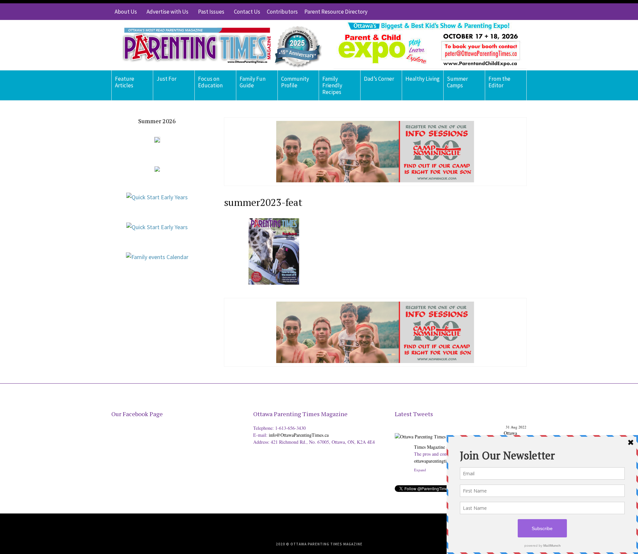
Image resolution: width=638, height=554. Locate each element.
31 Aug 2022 (516, 426)
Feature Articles (124, 82)
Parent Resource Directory (336, 11)
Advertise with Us (167, 11)
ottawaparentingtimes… (436, 461)
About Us (126, 11)
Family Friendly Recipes (332, 85)
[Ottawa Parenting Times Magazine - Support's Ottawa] (448, 431)
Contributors (282, 11)
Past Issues (211, 11)
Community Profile (295, 82)
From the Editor (499, 82)
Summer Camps (457, 82)
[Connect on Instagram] (512, 12)
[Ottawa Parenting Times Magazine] (218, 45)
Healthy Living (422, 78)
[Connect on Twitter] (492, 12)
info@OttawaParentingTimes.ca (299, 435)
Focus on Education (210, 82)
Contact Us (247, 11)
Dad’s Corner (379, 78)
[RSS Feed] (482, 12)
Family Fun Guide (253, 82)
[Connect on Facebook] (502, 12)
